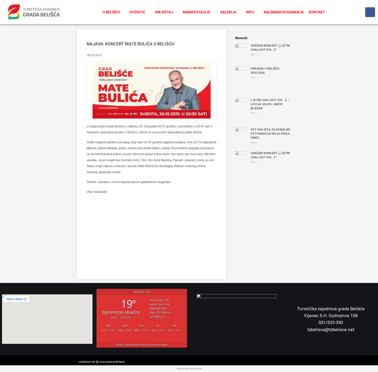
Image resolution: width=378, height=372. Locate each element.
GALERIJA (228, 12)
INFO (250, 12)
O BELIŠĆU (111, 12)
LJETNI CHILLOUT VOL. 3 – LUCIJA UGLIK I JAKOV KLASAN (270, 104)
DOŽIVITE (137, 12)
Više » (254, 54)
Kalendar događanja (284, 12)
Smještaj (164, 12)
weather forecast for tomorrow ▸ (142, 344)
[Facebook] (370, 12)
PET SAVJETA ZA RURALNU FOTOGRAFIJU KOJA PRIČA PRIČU (270, 134)
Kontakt (317, 12)
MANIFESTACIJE (196, 12)
